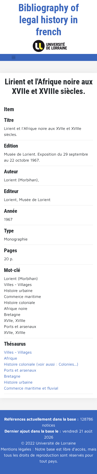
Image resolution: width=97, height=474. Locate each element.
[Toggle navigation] (13, 57)
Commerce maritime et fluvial (31, 388)
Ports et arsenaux (20, 370)
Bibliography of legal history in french (48, 20)
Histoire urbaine (18, 382)
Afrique (10, 358)
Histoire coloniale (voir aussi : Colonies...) (41, 364)
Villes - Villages (18, 352)
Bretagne (12, 376)
